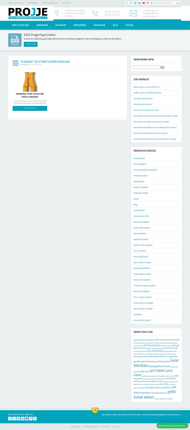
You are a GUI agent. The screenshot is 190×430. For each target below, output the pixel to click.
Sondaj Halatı (139, 158)
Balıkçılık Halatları (141, 193)
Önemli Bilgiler (140, 164)
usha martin (163, 384)
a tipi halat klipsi (154, 350)
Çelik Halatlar (139, 210)
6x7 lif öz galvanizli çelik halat (143, 343)
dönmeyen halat (140, 356)
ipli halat (157, 370)
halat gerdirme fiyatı (159, 366)
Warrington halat (152, 387)
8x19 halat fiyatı (152, 345)
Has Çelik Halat (143, 371)
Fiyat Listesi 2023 (15, 3)
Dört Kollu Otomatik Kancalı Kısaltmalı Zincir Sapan (156, 116)
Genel (136, 198)
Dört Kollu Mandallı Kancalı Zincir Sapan (151, 133)
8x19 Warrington (166, 346)
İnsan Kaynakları (50, 3)
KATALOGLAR (99, 25)
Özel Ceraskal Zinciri (143, 104)
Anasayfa (24, 64)
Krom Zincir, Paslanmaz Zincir (146, 110)
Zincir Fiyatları (140, 250)
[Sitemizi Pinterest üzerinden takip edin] (147, 3)
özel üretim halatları (166, 399)
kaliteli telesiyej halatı (149, 376)
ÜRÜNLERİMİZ (80, 25)
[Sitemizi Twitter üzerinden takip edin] (131, 3)
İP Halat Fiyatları (141, 175)
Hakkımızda (33, 3)
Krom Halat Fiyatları (142, 320)
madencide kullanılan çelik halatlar (154, 379)
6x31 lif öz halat (139, 346)
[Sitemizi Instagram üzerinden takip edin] (135, 3)
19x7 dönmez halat (157, 348)
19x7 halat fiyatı (171, 348)
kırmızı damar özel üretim (166, 376)
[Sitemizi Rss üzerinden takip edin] (152, 3)
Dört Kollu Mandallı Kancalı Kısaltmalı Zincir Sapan (155, 127)
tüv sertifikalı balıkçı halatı (149, 384)
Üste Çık (115, 426)
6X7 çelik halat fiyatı (160, 343)
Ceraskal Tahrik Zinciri (143, 98)
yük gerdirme (165, 387)
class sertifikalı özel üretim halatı (154, 354)
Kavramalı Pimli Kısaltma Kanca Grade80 (30, 95)
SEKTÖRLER (60, 25)
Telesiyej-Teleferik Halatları (145, 169)
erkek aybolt (153, 356)
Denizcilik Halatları (141, 222)
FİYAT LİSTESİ (30, 44)
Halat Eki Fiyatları (141, 239)
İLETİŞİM (66, 3)
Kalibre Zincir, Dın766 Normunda (147, 92)
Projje (114, 414)
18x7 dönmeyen (144, 348)
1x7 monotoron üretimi (144, 340)
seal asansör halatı (147, 381)
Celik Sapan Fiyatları (142, 274)
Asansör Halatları (141, 187)
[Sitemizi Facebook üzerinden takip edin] (127, 3)
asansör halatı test (140, 351)
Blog (136, 204)
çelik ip (156, 399)
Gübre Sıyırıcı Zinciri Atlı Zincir (147, 87)
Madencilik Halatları (142, 268)
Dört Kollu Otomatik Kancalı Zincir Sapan (151, 121)
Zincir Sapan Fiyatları (143, 297)
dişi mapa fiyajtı (170, 354)
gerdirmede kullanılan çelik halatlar (152, 361)
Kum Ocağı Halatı (141, 256)
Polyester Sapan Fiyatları (145, 285)
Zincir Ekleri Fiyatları (142, 262)
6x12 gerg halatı (172, 343)
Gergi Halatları (140, 233)
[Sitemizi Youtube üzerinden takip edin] (143, 3)
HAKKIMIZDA (42, 25)
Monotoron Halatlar (142, 279)
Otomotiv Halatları (142, 291)
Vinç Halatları (139, 181)
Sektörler (138, 314)
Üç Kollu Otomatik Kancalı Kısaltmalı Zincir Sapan (155, 139)
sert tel (159, 381)
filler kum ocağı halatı (169, 356)
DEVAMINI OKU (30, 108)
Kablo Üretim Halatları (143, 245)
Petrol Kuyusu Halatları (143, 303)
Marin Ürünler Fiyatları (143, 308)
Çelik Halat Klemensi (159, 393)
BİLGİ (115, 25)
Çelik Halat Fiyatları (142, 227)
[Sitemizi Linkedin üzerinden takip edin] (139, 3)
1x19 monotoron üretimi (166, 339)
